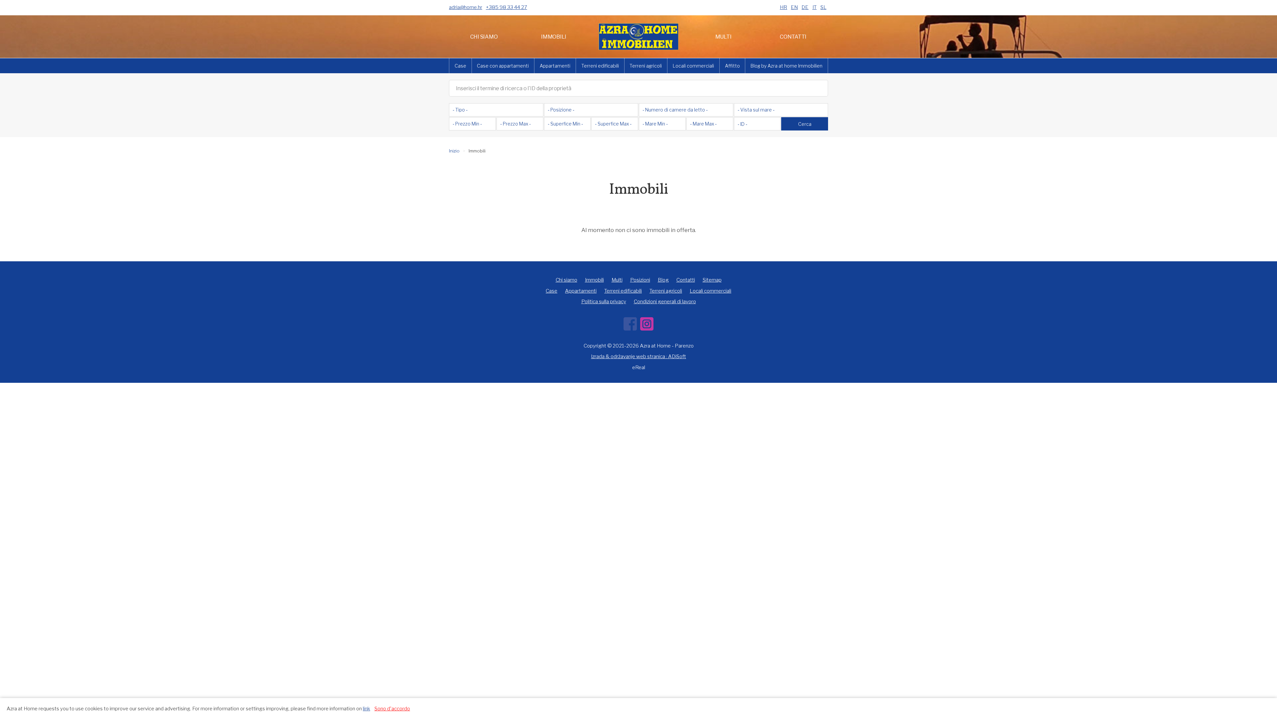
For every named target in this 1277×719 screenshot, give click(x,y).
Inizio (454, 150)
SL (823, 7)
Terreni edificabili (600, 66)
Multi (723, 37)
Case (460, 66)
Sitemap (712, 280)
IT (814, 7)
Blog (663, 280)
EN (794, 7)
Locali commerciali (693, 66)
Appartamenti (555, 66)
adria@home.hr (465, 7)
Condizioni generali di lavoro (665, 302)
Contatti (793, 37)
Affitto (732, 66)
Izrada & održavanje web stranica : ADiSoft (638, 357)
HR (783, 7)
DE (804, 7)
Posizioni (640, 280)
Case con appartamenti (503, 66)
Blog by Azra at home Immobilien (786, 66)
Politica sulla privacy (603, 302)
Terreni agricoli (646, 66)
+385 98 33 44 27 (506, 7)
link (366, 709)
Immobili (553, 37)
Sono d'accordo (392, 709)
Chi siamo (484, 37)
